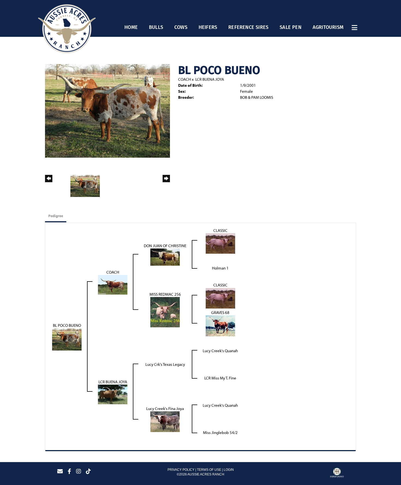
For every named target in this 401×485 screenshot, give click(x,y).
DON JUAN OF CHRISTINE (165, 245)
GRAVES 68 (220, 312)
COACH (184, 79)
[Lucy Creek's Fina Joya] (165, 421)
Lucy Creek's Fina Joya (165, 408)
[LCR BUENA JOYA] (112, 394)
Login (229, 470)
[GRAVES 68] (220, 325)
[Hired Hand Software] (337, 474)
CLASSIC (220, 230)
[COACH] (112, 284)
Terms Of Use (209, 470)
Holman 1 (220, 268)
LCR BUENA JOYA (209, 79)
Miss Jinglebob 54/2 (220, 432)
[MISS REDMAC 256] (165, 311)
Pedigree (55, 215)
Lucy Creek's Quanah (220, 350)
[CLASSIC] (220, 243)
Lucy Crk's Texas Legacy (165, 364)
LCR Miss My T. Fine (220, 378)
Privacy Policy (180, 470)
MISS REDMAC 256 (165, 294)
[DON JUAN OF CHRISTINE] (165, 256)
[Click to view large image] (107, 110)
